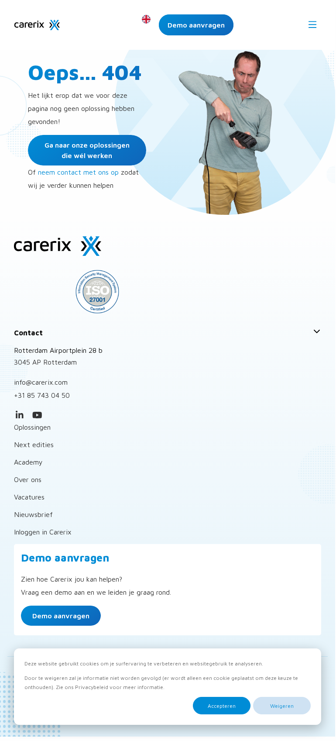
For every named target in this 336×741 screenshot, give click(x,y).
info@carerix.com (41, 382)
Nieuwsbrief (33, 514)
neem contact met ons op (78, 172)
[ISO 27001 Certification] (167, 292)
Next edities (34, 444)
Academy (28, 462)
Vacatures (29, 497)
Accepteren (222, 706)
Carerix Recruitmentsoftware (37, 25)
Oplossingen (32, 427)
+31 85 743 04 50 (42, 395)
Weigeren (282, 706)
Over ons (27, 479)
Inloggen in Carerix (43, 532)
